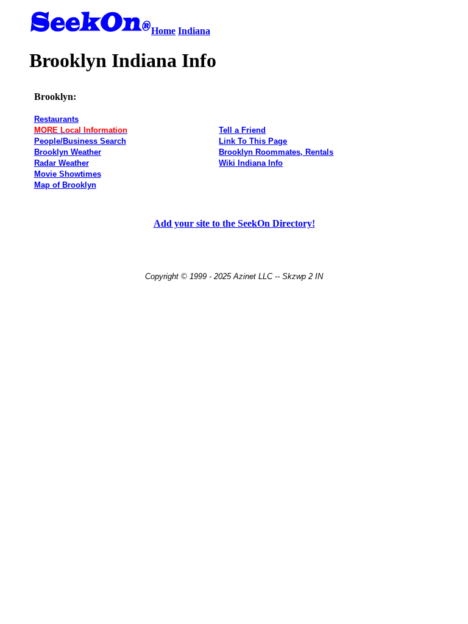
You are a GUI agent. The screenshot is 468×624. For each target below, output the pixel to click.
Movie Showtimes (67, 174)
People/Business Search (80, 141)
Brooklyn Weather (67, 152)
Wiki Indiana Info (251, 163)
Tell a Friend (242, 130)
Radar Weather (61, 163)
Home (163, 31)
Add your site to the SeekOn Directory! (234, 223)
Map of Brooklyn (65, 185)
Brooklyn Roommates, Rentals (276, 152)
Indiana (194, 31)
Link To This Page (253, 141)
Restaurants (56, 119)
